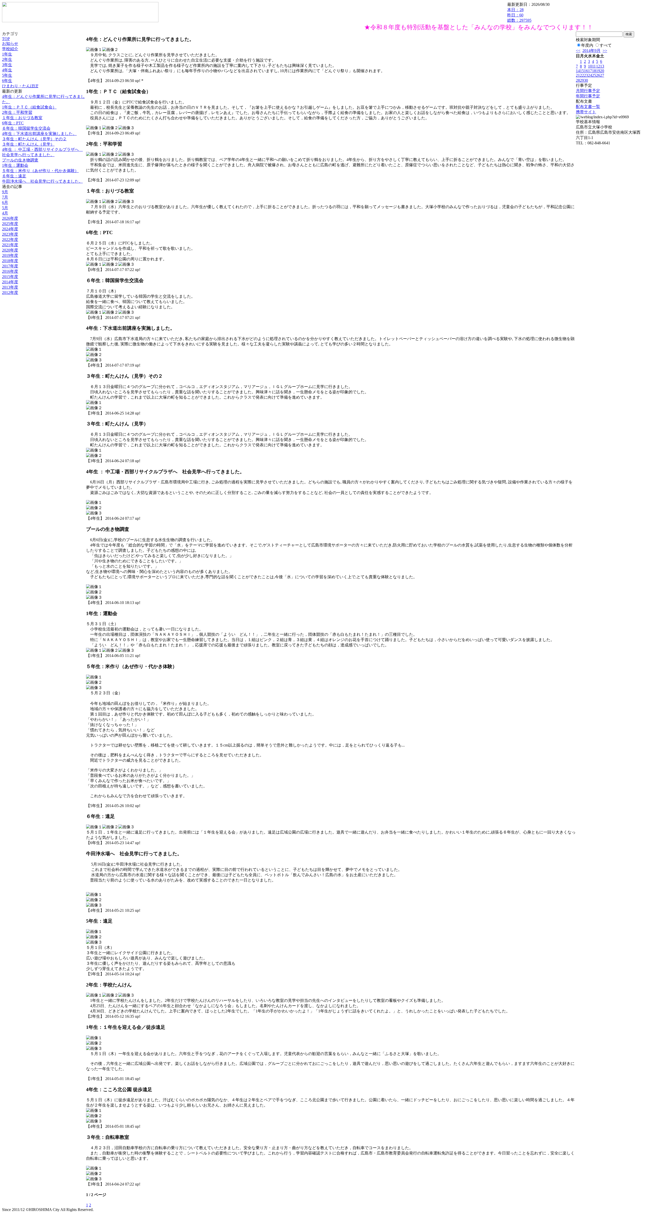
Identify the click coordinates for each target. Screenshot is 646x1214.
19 (598, 71)
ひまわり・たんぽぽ (20, 86)
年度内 (587, 45)
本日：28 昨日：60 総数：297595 (519, 15)
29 (582, 80)
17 (590, 71)
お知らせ (10, 43)
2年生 (7, 59)
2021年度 (10, 245)
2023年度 (10, 234)
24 (590, 75)
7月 (5, 197)
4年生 (7, 70)
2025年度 (10, 224)
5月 (5, 208)
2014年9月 (591, 50)
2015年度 (10, 276)
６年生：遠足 (14, 176)
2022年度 (10, 239)
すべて (606, 45)
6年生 (7, 80)
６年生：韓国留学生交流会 (26, 128)
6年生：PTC (13, 123)
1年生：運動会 (15, 165)
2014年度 (10, 282)
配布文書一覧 (588, 106)
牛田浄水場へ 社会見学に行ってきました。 (42, 181)
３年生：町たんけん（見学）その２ (34, 139)
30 (586, 80)
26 (598, 75)
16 (586, 71)
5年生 (7, 75)
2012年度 (10, 292)
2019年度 (10, 255)
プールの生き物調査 (20, 160)
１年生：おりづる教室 (22, 118)
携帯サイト (586, 112)
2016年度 (10, 271)
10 (590, 66)
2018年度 (10, 261)
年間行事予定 (588, 96)
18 (594, 71)
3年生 (7, 65)
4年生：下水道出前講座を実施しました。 (39, 133)
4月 (5, 213)
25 (594, 75)
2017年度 (10, 266)
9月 (5, 192)
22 (582, 75)
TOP (6, 39)
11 (594, 66)
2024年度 (10, 229)
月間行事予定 (588, 91)
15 (582, 71)
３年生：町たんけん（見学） (28, 144)
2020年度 (10, 250)
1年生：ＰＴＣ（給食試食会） (29, 107)
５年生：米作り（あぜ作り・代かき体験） (40, 171)
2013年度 (10, 287)
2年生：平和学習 (17, 112)
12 (598, 66)
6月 (5, 202)
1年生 (7, 54)
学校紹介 (10, 49)
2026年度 (10, 218)
